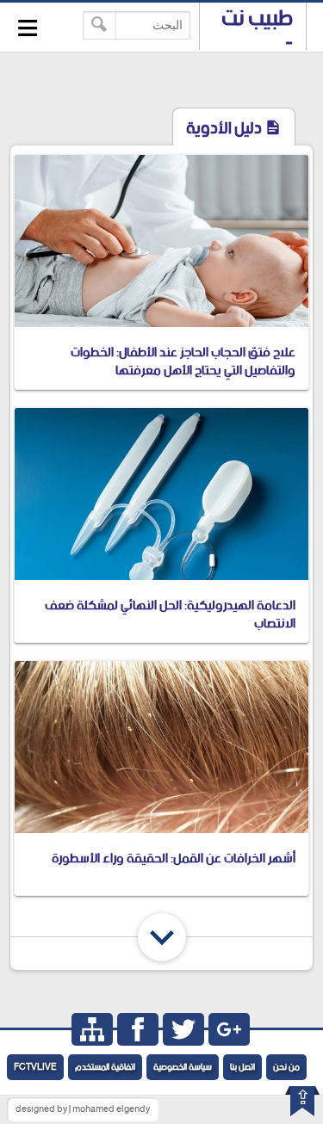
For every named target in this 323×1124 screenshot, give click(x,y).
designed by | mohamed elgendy (83, 1109)
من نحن (286, 1067)
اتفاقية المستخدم (105, 1067)
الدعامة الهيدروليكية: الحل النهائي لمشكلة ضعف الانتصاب (170, 614)
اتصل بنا (242, 1067)
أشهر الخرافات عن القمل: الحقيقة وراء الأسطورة (173, 858)
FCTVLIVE (35, 1067)
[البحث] (99, 25)
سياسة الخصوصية (182, 1067)
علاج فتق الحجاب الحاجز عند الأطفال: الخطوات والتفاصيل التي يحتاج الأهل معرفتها (183, 361)
